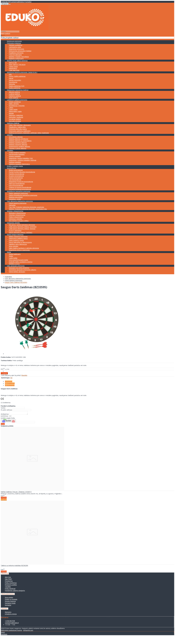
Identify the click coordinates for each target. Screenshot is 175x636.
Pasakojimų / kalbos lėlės (17, 127)
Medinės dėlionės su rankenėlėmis (20, 141)
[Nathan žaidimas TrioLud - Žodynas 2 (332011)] (32, 490)
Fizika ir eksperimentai (16, 217)
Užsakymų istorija (11, 614)
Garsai (11, 78)
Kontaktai (28, 2)
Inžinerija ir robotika (15, 219)
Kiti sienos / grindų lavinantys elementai (22, 225)
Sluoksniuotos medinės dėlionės (19, 146)
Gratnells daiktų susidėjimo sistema (20, 262)
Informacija (5, 573)
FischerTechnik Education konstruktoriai (22, 172)
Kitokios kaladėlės (15, 156)
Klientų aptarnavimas (8, 594)
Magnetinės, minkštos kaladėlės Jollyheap (22, 160)
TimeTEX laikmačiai (15, 55)
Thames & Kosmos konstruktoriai (20, 187)
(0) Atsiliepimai (9, 385)
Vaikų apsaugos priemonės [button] (16, 266)
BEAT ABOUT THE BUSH (17, 65)
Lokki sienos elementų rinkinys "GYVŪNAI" (23, 227)
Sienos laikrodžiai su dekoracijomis (20, 242)
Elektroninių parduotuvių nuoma (11, 630)
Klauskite (24, 375)
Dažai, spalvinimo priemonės (18, 193)
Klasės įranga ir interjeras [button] (15, 234)
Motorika (12, 84)
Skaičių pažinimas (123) (16, 86)
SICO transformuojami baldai (18, 260)
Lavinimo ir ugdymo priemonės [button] (17, 100)
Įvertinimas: (4, 416)
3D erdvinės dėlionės (16, 137)
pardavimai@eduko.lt (18, 2)
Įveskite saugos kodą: (8, 418)
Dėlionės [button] (10, 135)
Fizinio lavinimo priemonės (17, 203)
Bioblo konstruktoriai (16, 170)
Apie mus (8, 577)
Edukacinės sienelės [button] (13, 223)
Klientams (4, 608)
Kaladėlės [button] (10, 150)
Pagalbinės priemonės (16, 53)
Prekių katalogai (10, 589)
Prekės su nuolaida (11, 599)
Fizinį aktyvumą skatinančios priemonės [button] (20, 201)
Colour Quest (13, 66)
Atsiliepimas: (5, 414)
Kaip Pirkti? (8, 579)
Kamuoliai (12, 205)
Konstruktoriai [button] (11, 168)
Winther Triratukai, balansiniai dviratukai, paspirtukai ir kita (28, 209)
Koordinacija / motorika (17, 106)
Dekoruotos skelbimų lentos (18, 238)
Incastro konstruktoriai (16, 176)
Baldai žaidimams (15, 254)
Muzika (11, 113)
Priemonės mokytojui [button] (14, 43)
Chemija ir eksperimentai (17, 215)
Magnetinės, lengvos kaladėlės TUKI (21, 158)
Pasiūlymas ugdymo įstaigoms (15, 590)
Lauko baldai (13, 258)
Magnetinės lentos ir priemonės (19, 250)
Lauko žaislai (13, 109)
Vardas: (3, 408)
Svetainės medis (10, 603)
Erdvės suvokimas (15, 102)
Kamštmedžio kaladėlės (17, 154)
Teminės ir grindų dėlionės (17, 148)
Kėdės (11, 256)
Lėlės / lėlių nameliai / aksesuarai (20, 125)
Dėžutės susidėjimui (15, 45)
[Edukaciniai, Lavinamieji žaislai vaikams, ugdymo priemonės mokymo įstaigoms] (25, 29)
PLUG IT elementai (15, 231)
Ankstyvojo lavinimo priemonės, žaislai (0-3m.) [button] (22, 72)
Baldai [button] (9, 252)
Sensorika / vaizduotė (16, 117)
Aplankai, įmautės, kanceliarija (19, 57)
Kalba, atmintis (14, 104)
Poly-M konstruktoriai (16, 185)
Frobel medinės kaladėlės (17, 152)
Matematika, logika (15, 111)
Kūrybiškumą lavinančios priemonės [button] (18, 191)
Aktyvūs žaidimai (14, 92)
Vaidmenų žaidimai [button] (13, 123)
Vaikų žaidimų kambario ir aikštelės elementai (24, 248)
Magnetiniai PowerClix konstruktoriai (21, 182)
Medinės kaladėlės (15, 162)
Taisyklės (8, 587)
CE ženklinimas (10, 383)
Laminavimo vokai (15, 47)
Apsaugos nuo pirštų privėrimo (19, 268)
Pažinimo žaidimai (15, 96)
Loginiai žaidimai (14, 94)
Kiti (11, 378)
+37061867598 (6, 2)
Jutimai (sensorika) (15, 80)
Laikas (11, 108)
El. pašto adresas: (6, 410)
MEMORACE (13, 68)
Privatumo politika (11, 585)
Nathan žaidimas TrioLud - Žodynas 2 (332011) (16, 492)
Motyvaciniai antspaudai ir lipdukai (20, 51)
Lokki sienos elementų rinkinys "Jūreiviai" (22, 229)
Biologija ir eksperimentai (17, 213)
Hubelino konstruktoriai (16, 174)
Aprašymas (8, 381)
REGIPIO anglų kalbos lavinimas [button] (17, 61)
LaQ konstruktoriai (15, 180)
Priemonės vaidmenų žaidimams (19, 131)
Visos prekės (9, 597)
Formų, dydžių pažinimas (17, 76)
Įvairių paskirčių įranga (16, 240)
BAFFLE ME (13, 63)
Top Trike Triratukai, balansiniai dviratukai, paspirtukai (26, 207)
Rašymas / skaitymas (16, 115)
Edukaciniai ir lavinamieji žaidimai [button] (17, 90)
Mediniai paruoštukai (16, 197)
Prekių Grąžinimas (11, 583)
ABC (10, 74)
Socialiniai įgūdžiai (15, 119)
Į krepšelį (4, 498)
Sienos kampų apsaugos (17, 272)
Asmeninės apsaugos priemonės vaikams (22, 270)
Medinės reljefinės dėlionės (18, 143)
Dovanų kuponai (10, 601)
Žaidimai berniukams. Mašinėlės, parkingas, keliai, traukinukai (29, 133)
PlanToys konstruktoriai (17, 183)
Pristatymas (9, 581)
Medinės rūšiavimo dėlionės (18, 145)
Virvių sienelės (13, 246)
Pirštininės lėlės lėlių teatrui (18, 129)
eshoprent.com (28, 630)
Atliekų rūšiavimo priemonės (18, 237)
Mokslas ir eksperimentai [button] (15, 211)
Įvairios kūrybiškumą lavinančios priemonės (23, 195)
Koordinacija (13, 82)
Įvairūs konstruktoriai (16, 178)
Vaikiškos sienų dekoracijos (18, 244)
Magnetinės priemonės (16, 49)
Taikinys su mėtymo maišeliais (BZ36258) (14, 565)
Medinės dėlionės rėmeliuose (18, 139)
